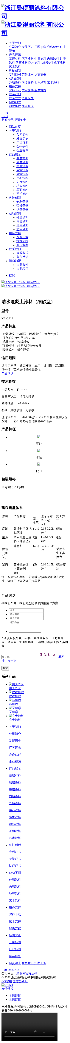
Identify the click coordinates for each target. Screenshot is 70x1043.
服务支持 (15, 86)
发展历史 (28, 46)
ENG (4, 116)
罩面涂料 (60, 62)
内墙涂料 (53, 58)
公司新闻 (15, 942)
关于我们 (15, 43)
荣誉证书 (28, 74)
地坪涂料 (40, 82)
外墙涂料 (15, 82)
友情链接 (15, 995)
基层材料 (15, 58)
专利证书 (15, 74)
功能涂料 (47, 62)
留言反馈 (28, 98)
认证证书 (40, 74)
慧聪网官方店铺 (26, 973)
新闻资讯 (7, 119)
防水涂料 (34, 62)
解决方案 (40, 90)
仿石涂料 (22, 62)
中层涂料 (40, 58)
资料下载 (15, 90)
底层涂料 (28, 58)
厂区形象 (40, 46)
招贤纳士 (20, 119)
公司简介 (15, 46)
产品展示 (15, 54)
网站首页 (15, 126)
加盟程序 (28, 106)
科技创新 (15, 70)
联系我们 (15, 94)
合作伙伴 (53, 46)
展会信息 (15, 956)
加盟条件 (15, 106)
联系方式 (15, 98)
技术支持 (28, 90)
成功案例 (15, 78)
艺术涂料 (15, 66)
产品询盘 (7, 373)
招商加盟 (15, 102)
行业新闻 (15, 949)
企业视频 (22, 150)
